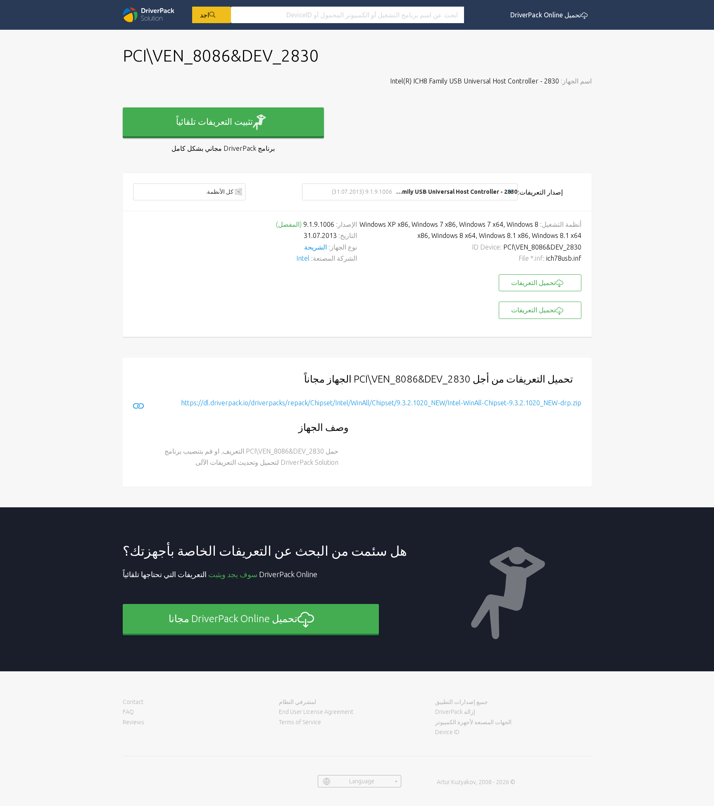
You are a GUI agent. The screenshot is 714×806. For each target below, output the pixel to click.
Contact (133, 702)
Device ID (447, 732)
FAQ (128, 712)
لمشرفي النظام (297, 702)
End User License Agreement (316, 712)
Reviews (133, 722)
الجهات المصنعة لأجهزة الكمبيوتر (473, 722)
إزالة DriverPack (455, 712)
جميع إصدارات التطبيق (461, 702)
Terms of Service (300, 722)
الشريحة (315, 247)
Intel (302, 258)
